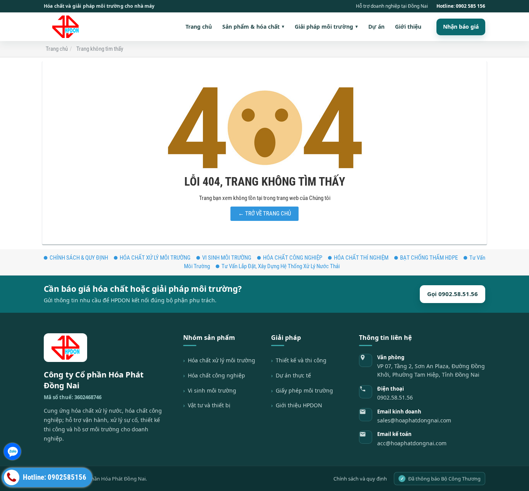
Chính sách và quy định (360, 478)
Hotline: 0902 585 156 (460, 6)
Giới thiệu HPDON (299, 405)
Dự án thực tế (293, 375)
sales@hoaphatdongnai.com (414, 420)
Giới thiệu (408, 26)
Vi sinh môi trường (212, 390)
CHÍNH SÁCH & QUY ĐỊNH (79, 257)
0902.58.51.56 (395, 397)
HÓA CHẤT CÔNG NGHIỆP (292, 257)
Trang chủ (198, 26)
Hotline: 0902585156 (53, 477)
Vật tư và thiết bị (209, 405)
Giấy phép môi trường (304, 390)
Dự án (376, 26)
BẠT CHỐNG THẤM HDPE (429, 257)
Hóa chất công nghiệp (216, 375)
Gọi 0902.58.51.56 (452, 294)
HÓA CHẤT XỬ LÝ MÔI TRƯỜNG (155, 257)
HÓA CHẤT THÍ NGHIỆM (361, 257)
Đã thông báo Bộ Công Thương (440, 478)
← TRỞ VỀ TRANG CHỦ (264, 213)
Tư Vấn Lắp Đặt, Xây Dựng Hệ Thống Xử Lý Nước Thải (281, 266)
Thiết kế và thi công (301, 360)
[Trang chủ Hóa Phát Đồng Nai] (68, 26)
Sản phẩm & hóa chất (253, 26)
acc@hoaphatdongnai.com (412, 443)
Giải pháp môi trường (326, 26)
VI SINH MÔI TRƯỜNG (226, 257)
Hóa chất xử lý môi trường (221, 360)
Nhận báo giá (461, 26)
